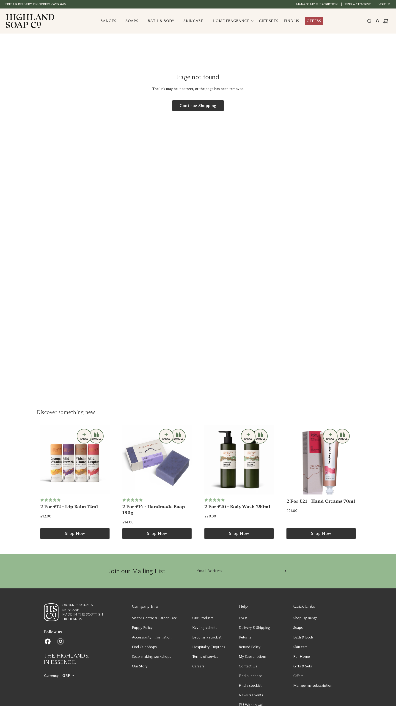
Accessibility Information (151, 637)
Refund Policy (250, 647)
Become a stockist (207, 637)
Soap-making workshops (151, 656)
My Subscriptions (253, 656)
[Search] (369, 21)
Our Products (203, 618)
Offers (298, 676)
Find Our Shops (144, 647)
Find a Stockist (358, 4)
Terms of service (205, 656)
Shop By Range (305, 618)
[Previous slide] (45, 460)
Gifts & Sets (302, 666)
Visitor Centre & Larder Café (154, 618)
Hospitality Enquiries (208, 647)
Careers (198, 666)
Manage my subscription (317, 4)
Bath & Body (303, 637)
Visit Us (384, 4)
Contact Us (248, 666)
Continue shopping (198, 105)
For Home (301, 656)
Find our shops (250, 676)
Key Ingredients (204, 627)
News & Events (251, 695)
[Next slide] (104, 460)
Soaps (298, 627)
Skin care (300, 647)
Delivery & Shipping (254, 627)
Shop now (75, 533)
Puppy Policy (142, 627)
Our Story (140, 666)
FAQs (243, 618)
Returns (245, 637)
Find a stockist (250, 685)
